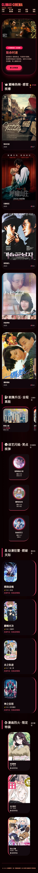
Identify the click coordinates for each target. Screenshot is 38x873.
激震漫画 (34, 10)
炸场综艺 (19, 10)
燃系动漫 (26, 10)
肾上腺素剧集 (11, 10)
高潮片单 (3, 10)
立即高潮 (15, 68)
